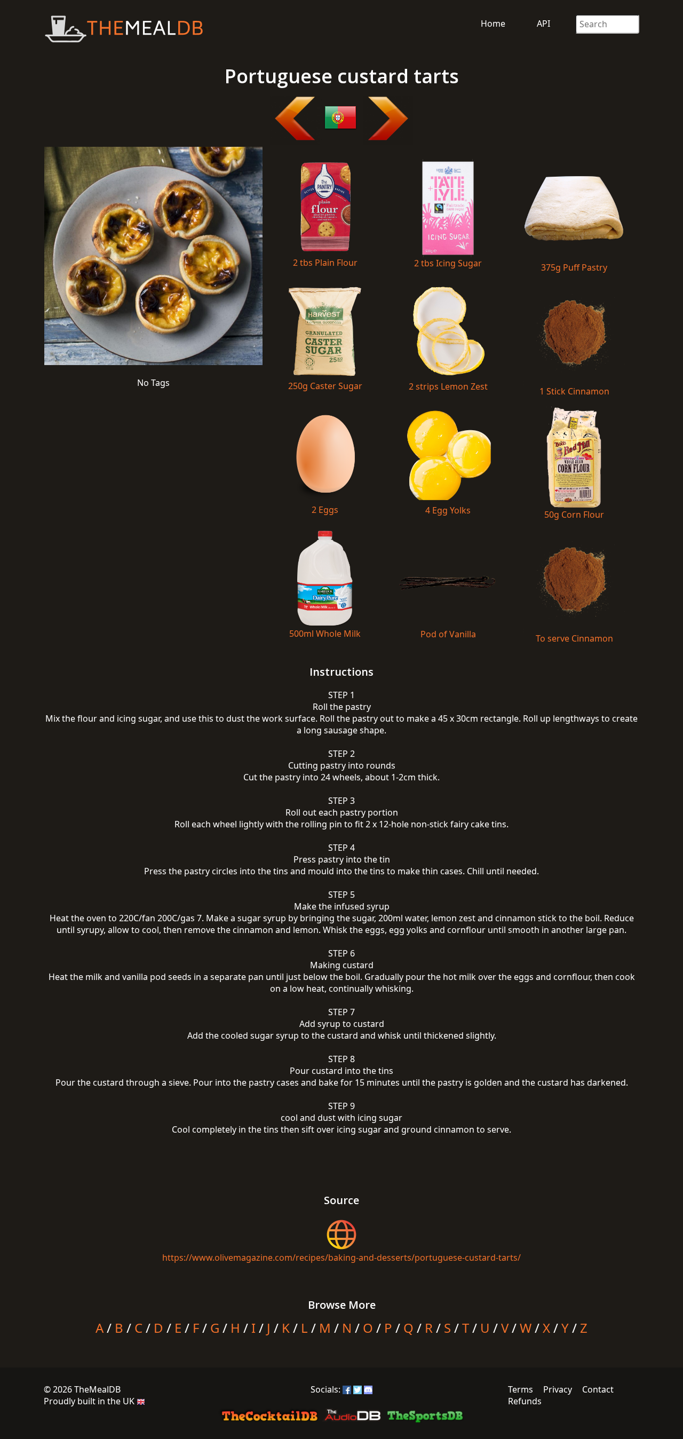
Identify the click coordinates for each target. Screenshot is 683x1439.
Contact (598, 1389)
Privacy (557, 1389)
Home (493, 23)
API (543, 23)
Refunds (525, 1401)
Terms (520, 1389)
